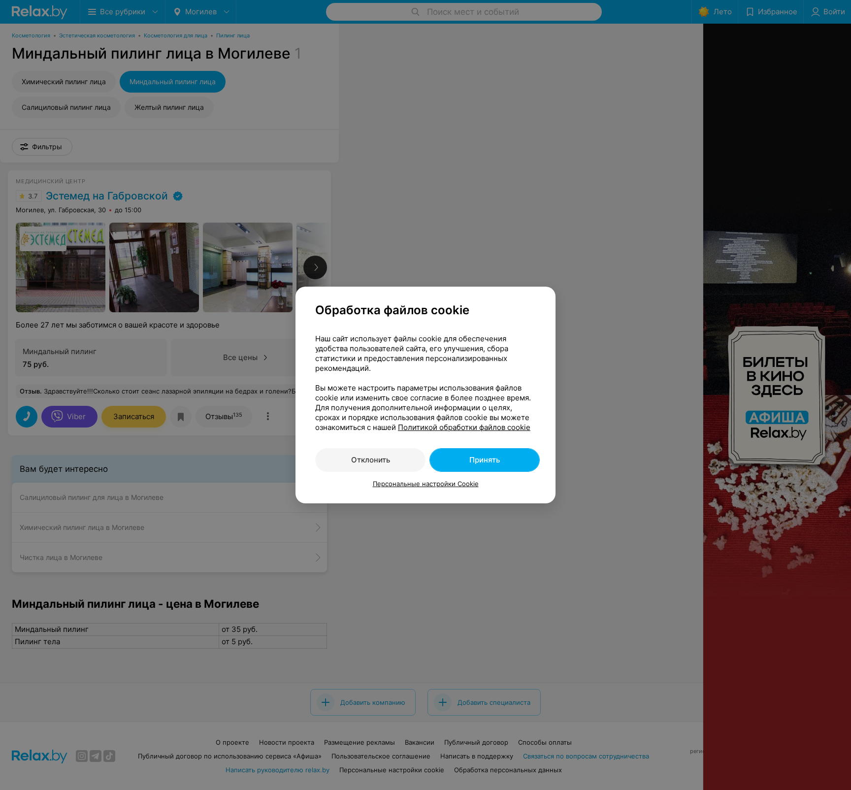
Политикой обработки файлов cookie (464, 427)
